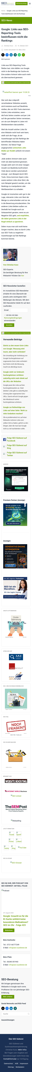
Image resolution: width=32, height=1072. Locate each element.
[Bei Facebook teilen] (7, 54)
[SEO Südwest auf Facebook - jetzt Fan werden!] (12, 834)
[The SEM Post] (16, 808)
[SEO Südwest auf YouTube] (23, 847)
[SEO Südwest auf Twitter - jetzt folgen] (7, 847)
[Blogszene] (16, 699)
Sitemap (11, 1067)
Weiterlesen (9, 930)
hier (22, 276)
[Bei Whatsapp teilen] (19, 54)
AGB (16, 1063)
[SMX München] (16, 657)
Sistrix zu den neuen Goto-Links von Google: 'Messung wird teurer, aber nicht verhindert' (15, 348)
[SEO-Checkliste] (16, 479)
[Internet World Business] (16, 791)
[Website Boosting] (16, 781)
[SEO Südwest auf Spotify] (19, 834)
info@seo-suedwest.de (18, 948)
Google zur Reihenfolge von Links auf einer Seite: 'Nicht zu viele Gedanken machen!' (15, 410)
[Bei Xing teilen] (15, 54)
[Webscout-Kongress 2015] (16, 666)
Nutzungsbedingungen (13, 318)
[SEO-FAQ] (16, 727)
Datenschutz (8, 1063)
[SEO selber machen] (16, 756)
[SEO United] (16, 796)
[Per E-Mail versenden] (23, 54)
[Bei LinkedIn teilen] (11, 54)
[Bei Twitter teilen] (3, 54)
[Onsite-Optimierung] (16, 626)
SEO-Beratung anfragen (21, 3)
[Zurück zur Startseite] (7, 3)
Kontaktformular (10, 1059)
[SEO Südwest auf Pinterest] (12, 841)
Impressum (24, 1063)
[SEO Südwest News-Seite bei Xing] (14, 847)
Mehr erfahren (7, 997)
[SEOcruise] (16, 676)
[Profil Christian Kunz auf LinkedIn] (19, 841)
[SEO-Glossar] (16, 862)
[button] (30, 3)
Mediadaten (20, 1067)
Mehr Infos (22, 1050)
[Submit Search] (29, 1014)
